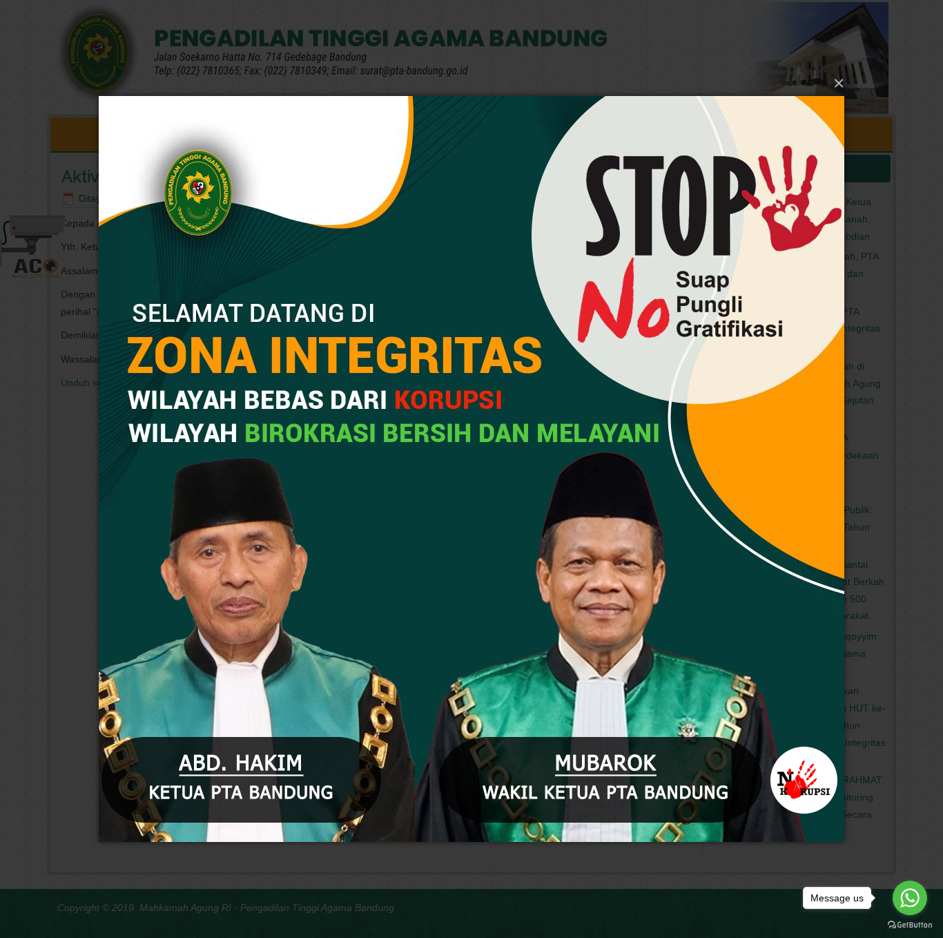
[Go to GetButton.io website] (910, 924)
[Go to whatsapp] (910, 898)
